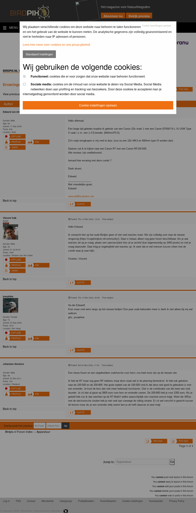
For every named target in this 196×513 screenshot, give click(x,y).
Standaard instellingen (39, 54)
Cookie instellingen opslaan (156, 26)
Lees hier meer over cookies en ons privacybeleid (56, 44)
